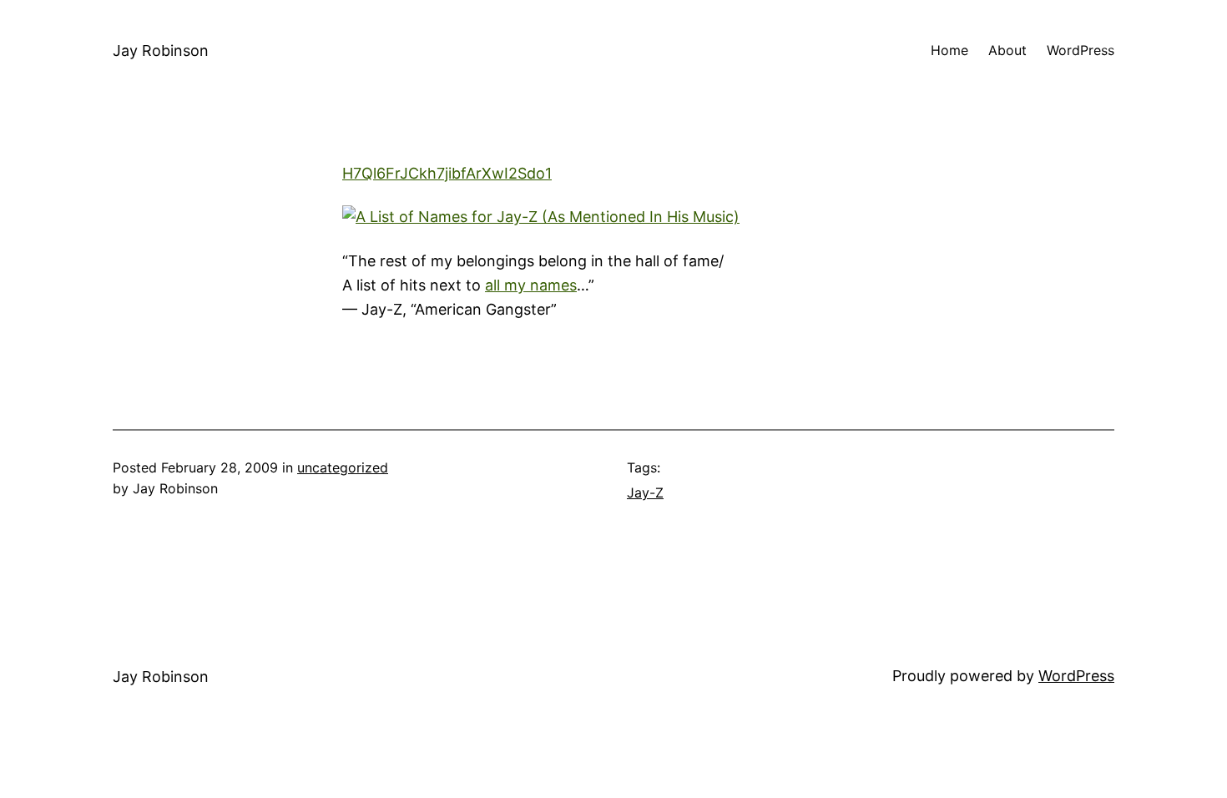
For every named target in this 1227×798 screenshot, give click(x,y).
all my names (531, 285)
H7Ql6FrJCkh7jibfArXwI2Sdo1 (447, 173)
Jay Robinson (161, 50)
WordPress (1076, 675)
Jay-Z (645, 492)
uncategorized (342, 467)
